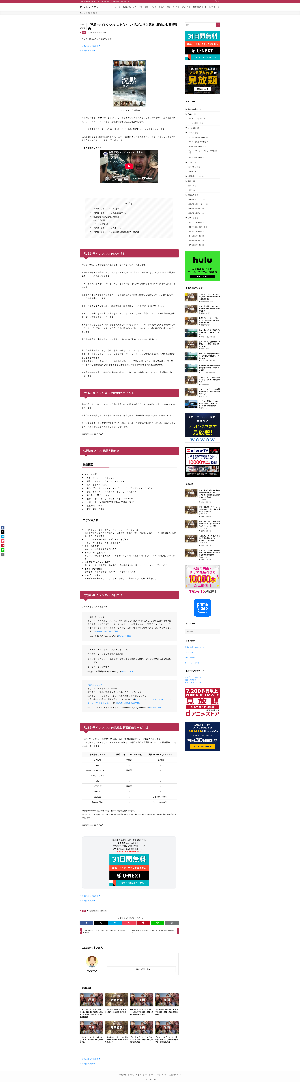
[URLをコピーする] (172, 923)
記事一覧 (193, 217)
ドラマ (192, 162)
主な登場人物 (103, 223)
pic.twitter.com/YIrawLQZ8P (106, 631)
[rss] (215, 1)
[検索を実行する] (218, 24)
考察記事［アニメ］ (196, 199)
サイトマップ (190, 652)
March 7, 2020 (127, 671)
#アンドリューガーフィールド (148, 699)
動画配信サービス (196, 176)
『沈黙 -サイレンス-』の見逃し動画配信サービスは (116, 231)
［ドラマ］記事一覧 (196, 231)
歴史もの (103, 911)
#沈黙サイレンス (95, 684)
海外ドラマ (193, 171)
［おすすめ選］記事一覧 (198, 227)
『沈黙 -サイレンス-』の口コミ (107, 227)
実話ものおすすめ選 (196, 157)
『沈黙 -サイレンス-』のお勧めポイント (111, 212)
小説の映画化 (94, 911)
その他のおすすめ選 (197, 146)
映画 (191, 181)
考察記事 (193, 195)
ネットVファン (89, 6)
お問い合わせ (190, 657)
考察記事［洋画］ (196, 208)
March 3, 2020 (124, 635)
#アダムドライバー (104, 702)
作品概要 (101, 220)
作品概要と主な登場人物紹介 (106, 216)
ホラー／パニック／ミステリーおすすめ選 (202, 152)
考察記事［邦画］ (196, 213)
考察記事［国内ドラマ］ (198, 204)
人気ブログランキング (193, 677)
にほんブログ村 (190, 680)
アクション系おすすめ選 (198, 137)
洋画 (83, 32)
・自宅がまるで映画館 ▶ (90, 45)
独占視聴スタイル (175, 1075)
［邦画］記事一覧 (196, 245)
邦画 (191, 190)
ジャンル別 (193, 128)
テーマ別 (193, 132)
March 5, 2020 (155, 707)
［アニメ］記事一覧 (196, 222)
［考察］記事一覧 (196, 240)
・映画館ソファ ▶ (87, 50)
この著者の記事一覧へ (141, 969)
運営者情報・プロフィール (194, 647)
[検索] (218, 1)
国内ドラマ (194, 167)
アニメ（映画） (195, 123)
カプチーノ (92, 970)
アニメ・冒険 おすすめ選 (198, 142)
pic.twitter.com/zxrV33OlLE (128, 702)
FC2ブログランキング (193, 682)
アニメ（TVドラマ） (196, 118)
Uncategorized (194, 109)
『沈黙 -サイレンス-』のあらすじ (108, 208)
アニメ (192, 114)
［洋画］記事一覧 (196, 236)
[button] (86, 923)
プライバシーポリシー (193, 663)
